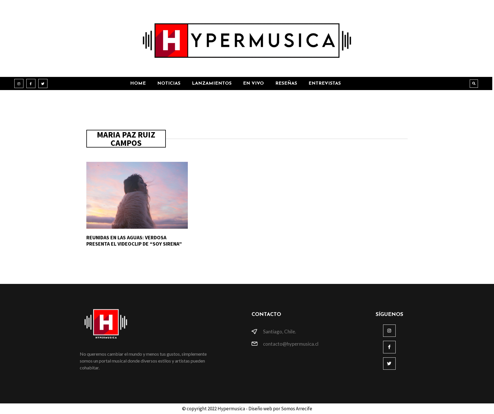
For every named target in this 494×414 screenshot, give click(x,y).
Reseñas (286, 83)
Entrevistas (324, 83)
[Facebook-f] (30, 83)
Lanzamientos (212, 83)
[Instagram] (18, 83)
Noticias (168, 83)
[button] (474, 83)
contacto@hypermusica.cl (290, 344)
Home (138, 83)
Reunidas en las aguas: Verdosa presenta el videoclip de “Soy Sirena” (134, 240)
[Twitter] (42, 83)
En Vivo (253, 83)
